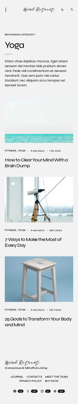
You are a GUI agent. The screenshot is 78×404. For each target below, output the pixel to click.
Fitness (10, 150)
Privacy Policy (30, 381)
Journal (16, 377)
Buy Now (52, 381)
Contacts (34, 377)
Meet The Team (56, 377)
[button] (7, 9)
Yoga (22, 150)
